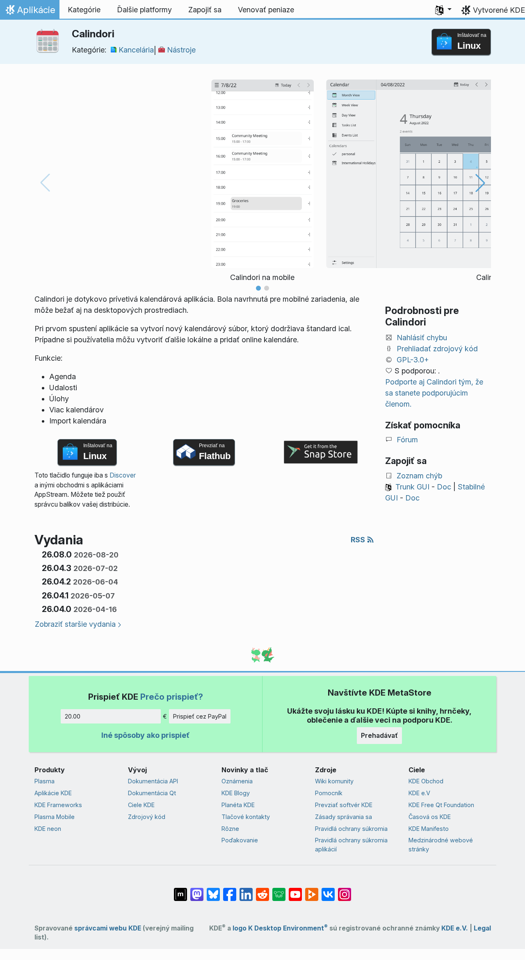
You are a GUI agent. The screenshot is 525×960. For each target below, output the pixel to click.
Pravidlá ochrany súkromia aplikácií (351, 845)
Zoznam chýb (419, 475)
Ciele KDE (141, 804)
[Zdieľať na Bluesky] (213, 890)
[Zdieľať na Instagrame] (344, 890)
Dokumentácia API (153, 781)
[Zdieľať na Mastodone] (196, 890)
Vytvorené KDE (499, 10)
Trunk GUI (412, 486)
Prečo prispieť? (171, 697)
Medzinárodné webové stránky (441, 845)
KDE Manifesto (429, 828)
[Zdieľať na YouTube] (295, 890)
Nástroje (181, 49)
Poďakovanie (239, 840)
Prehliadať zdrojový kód (437, 348)
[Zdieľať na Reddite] (262, 890)
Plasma (44, 781)
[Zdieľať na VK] (328, 890)
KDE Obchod (426, 781)
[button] (443, 10)
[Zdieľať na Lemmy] (278, 890)
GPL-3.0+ (413, 359)
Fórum (407, 439)
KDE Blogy (235, 792)
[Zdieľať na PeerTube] (311, 890)
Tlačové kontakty (245, 816)
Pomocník (328, 792)
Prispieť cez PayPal (199, 716)
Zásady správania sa (343, 816)
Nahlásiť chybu (422, 337)
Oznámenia (237, 781)
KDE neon (47, 828)
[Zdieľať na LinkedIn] (246, 890)
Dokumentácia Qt (152, 792)
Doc (444, 486)
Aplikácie (29, 12)
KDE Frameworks (58, 804)
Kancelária (136, 49)
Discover (123, 475)
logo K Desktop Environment (280, 928)
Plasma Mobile (54, 816)
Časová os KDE (430, 816)
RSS (359, 539)
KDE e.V (419, 792)
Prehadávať (379, 735)
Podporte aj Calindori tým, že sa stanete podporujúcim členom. (434, 393)
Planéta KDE (238, 804)
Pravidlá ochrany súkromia (351, 828)
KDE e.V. (454, 928)
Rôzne (230, 828)
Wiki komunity (334, 781)
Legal (482, 928)
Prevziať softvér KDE (343, 804)
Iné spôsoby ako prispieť (145, 735)
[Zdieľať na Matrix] (180, 890)
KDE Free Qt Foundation (441, 804)
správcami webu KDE (107, 928)
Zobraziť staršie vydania (75, 624)
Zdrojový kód (146, 816)
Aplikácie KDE (53, 792)
